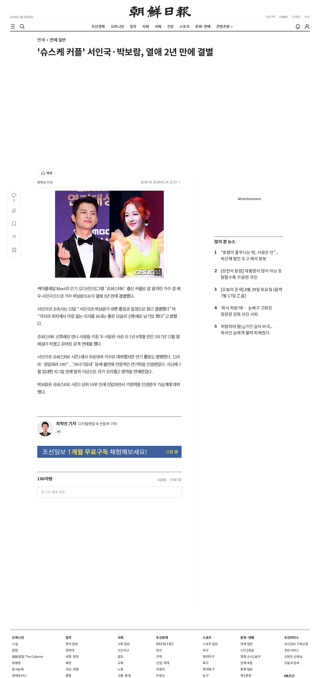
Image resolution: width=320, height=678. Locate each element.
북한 (68, 663)
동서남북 (18, 669)
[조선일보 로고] (160, 11)
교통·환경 (124, 676)
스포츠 (207, 638)
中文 (307, 17)
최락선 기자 (44, 182)
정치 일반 (72, 644)
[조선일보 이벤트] (109, 452)
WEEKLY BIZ (165, 644)
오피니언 (18, 638)
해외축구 (208, 669)
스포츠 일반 (210, 644)
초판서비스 (291, 650)
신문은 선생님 (293, 657)
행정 (68, 676)
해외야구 (208, 657)
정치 (68, 638)
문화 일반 (246, 669)
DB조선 (289, 676)
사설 (15, 644)
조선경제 (162, 638)
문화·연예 (247, 638)
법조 (120, 657)
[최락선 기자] (45, 428)
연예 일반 (58, 40)
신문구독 (270, 17)
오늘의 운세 (291, 663)
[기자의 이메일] (59, 433)
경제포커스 (19, 676)
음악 (257, 657)
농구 (205, 676)
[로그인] (307, 26)
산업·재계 (162, 663)
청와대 (70, 650)
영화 (248, 676)
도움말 (161, 480)
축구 (205, 663)
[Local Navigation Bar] (13, 26)
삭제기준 (176, 480)
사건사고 (123, 650)
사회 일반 (124, 644)
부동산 (160, 676)
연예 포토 (246, 663)
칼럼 (15, 650)
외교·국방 (72, 669)
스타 (243, 650)
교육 (120, 663)
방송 (251, 650)
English (283, 17)
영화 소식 (246, 657)
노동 (120, 669)
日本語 (296, 17)
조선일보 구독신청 (296, 644)
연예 (41, 40)
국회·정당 (72, 657)
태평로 (16, 663)
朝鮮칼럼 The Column (27, 657)
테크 (159, 650)
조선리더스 (291, 638)
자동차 (160, 669)
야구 (205, 650)
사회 (120, 638)
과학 (159, 657)
